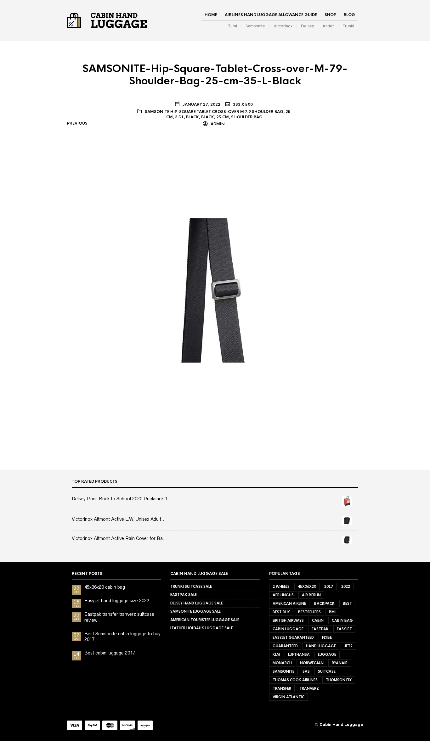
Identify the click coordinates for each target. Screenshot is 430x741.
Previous (77, 123)
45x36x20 (307, 586)
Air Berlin (311, 595)
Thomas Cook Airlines (295, 680)
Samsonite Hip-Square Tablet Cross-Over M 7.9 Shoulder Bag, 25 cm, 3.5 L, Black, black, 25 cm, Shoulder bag (218, 114)
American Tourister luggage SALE (204, 620)
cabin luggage (288, 629)
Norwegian (312, 663)
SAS (306, 671)
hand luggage (321, 646)
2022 (345, 586)
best (347, 603)
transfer (282, 688)
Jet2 (348, 646)
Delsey (307, 26)
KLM (276, 654)
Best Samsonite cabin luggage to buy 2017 (122, 636)
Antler (328, 26)
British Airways (288, 620)
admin (217, 123)
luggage (327, 654)
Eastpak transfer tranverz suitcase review (119, 617)
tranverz (309, 688)
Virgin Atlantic (288, 697)
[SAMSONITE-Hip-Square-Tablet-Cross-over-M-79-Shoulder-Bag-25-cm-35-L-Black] (215, 290)
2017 (328, 586)
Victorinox (283, 26)
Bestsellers (309, 612)
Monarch (282, 663)
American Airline (289, 603)
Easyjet (344, 629)
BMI (332, 612)
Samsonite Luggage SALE (195, 611)
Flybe (327, 637)
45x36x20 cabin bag (104, 587)
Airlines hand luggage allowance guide (271, 14)
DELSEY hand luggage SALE (196, 603)
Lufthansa (299, 654)
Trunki (348, 26)
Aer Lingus (283, 595)
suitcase (327, 671)
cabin (318, 620)
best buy (281, 612)
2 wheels (281, 586)
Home (211, 14)
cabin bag (342, 620)
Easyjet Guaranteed (293, 637)
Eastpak (320, 629)
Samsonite (255, 26)
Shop (330, 14)
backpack (324, 603)
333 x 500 (242, 104)
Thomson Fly (339, 680)
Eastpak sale (183, 594)
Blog (349, 14)
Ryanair (340, 663)
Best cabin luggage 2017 (109, 652)
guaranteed (285, 646)
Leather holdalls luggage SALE (201, 628)
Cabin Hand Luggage (341, 724)
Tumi (232, 26)
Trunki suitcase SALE (191, 586)
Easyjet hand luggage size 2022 (116, 600)
